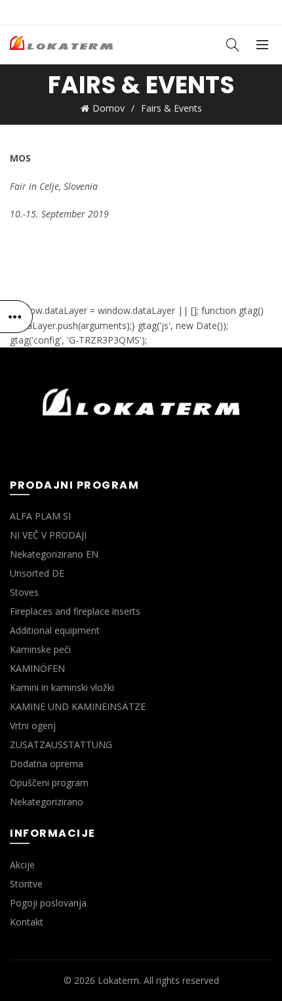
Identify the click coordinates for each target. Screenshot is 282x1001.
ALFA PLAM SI (40, 516)
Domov (108, 108)
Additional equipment (55, 630)
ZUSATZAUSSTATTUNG (61, 744)
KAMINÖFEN (37, 668)
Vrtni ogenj (33, 725)
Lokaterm (118, 980)
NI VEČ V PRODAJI (48, 535)
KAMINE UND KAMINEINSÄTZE (78, 706)
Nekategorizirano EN (54, 554)
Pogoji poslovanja (48, 903)
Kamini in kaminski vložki (62, 687)
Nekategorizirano (46, 801)
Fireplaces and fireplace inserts (75, 611)
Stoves (24, 592)
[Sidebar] (16, 316)
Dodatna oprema (46, 763)
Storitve (26, 884)
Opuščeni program (49, 782)
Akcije (22, 864)
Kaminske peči (40, 649)
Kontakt (26, 922)
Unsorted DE (37, 573)
